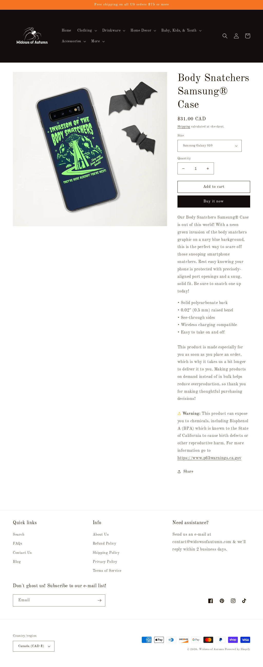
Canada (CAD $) (31, 646)
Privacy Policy (105, 562)
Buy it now (213, 201)
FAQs (17, 543)
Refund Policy (104, 543)
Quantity (184, 158)
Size (180, 135)
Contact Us (22, 553)
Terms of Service (107, 571)
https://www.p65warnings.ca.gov (209, 458)
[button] (86, 30)
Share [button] (188, 471)
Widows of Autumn (211, 649)
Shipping (183, 126)
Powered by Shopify (237, 649)
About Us (101, 534)
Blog (17, 562)
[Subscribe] (99, 600)
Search (19, 534)
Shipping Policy (106, 553)
